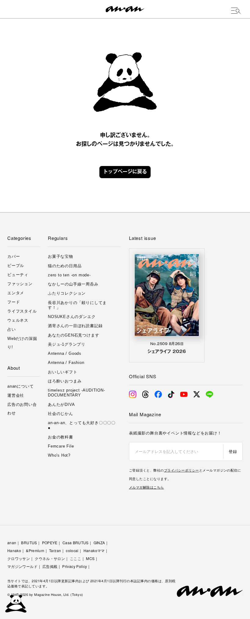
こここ (75, 558)
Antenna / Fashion (66, 362)
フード (13, 302)
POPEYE (50, 542)
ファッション (20, 284)
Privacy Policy (74, 566)
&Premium (35, 550)
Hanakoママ (94, 550)
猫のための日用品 (64, 266)
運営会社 (15, 395)
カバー (13, 256)
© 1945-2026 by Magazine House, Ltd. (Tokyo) (45, 594)
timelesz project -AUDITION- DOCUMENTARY (76, 392)
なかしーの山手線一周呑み (73, 284)
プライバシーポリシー (181, 470)
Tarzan (55, 550)
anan (11, 542)
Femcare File (61, 446)
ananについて (20, 386)
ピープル (15, 265)
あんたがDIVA (61, 404)
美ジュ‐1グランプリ (66, 344)
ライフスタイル (22, 311)
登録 (233, 451)
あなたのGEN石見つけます (73, 335)
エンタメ (15, 293)
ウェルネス (17, 320)
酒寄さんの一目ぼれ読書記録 (75, 325)
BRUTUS (29, 542)
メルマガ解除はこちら (146, 487)
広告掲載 (49, 566)
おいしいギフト (62, 372)
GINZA (99, 542)
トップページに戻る (125, 172)
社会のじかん (60, 413)
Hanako (14, 550)
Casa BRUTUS (75, 542)
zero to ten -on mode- (69, 275)
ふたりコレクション (67, 293)
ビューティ (17, 274)
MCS (90, 558)
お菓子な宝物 (60, 256)
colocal (72, 550)
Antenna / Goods (64, 353)
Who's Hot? (59, 455)
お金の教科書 (60, 437)
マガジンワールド (22, 566)
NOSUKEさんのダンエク (71, 316)
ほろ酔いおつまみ (64, 381)
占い (11, 329)
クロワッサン (18, 558)
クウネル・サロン (50, 558)
